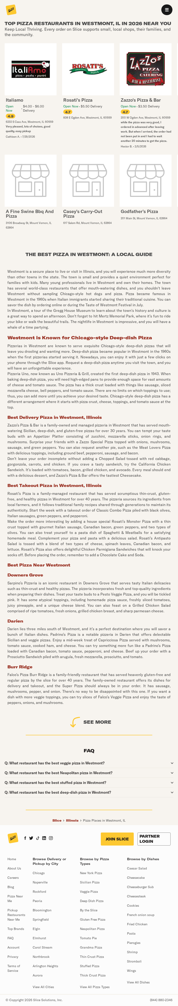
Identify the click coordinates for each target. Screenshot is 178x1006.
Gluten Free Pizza (92, 919)
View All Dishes (138, 982)
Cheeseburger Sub (140, 887)
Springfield (41, 919)
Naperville (40, 882)
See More (97, 722)
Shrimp (132, 952)
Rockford (39, 891)
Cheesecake (136, 878)
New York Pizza (91, 873)
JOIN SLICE (117, 839)
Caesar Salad (137, 868)
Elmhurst (39, 938)
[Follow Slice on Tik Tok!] (37, 838)
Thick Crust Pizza (93, 975)
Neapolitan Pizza (92, 929)
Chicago (39, 873)
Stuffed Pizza (89, 966)
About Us (14, 868)
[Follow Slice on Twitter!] (31, 838)
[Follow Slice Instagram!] (51, 838)
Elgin (36, 929)
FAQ (10, 938)
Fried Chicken (137, 924)
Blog (10, 887)
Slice (56, 820)
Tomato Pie (88, 938)
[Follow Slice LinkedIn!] (44, 838)
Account (13, 947)
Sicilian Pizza (90, 882)
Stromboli (134, 961)
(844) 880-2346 (161, 1000)
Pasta (131, 933)
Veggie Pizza (89, 891)
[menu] (166, 9)
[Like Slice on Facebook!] (25, 838)
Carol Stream (42, 947)
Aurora (38, 975)
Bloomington (42, 910)
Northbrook (41, 957)
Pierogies (133, 943)
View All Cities (43, 987)
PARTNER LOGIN (150, 839)
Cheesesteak (136, 896)
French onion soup (140, 915)
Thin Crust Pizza (92, 957)
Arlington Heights (45, 966)
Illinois (72, 820)
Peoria (37, 901)
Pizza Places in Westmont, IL (104, 820)
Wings (131, 971)
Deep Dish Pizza (92, 901)
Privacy (12, 957)
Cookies (133, 905)
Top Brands (15, 929)
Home (11, 859)
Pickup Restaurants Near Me (16, 915)
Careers (13, 878)
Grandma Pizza (91, 947)
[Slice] (11, 10)
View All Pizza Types (95, 987)
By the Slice (88, 910)
